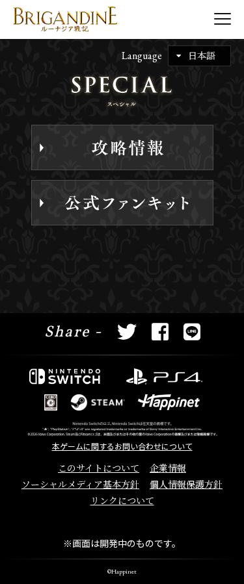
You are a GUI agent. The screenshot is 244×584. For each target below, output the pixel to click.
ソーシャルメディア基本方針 (80, 484)
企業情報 (168, 468)
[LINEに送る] (191, 333)
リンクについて (122, 501)
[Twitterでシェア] (127, 333)
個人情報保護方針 (186, 484)
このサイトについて (98, 468)
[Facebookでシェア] (160, 333)
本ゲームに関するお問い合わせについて (122, 446)
